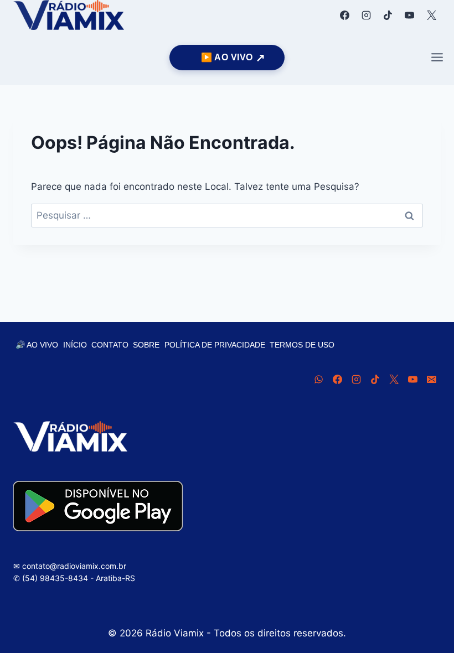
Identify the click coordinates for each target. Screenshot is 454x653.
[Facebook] (345, 15)
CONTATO (109, 344)
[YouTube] (409, 15)
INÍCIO (75, 344)
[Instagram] (366, 15)
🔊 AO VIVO (37, 344)
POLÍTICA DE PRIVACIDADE (214, 344)
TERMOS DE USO (302, 344)
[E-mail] (431, 379)
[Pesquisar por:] (227, 215)
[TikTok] (388, 15)
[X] (431, 15)
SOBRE (146, 344)
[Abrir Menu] (436, 58)
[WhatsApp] (318, 379)
